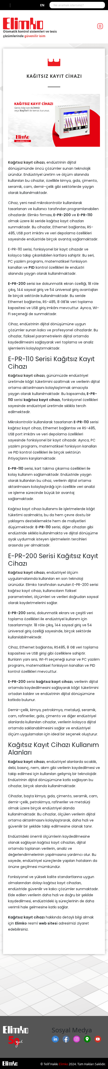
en (42, 5)
